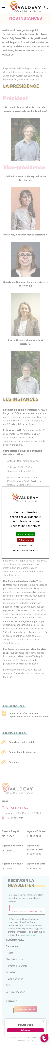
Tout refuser (26, 540)
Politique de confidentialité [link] (25, 550)
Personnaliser (25, 545)
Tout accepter (26, 534)
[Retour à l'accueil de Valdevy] (25, 6)
